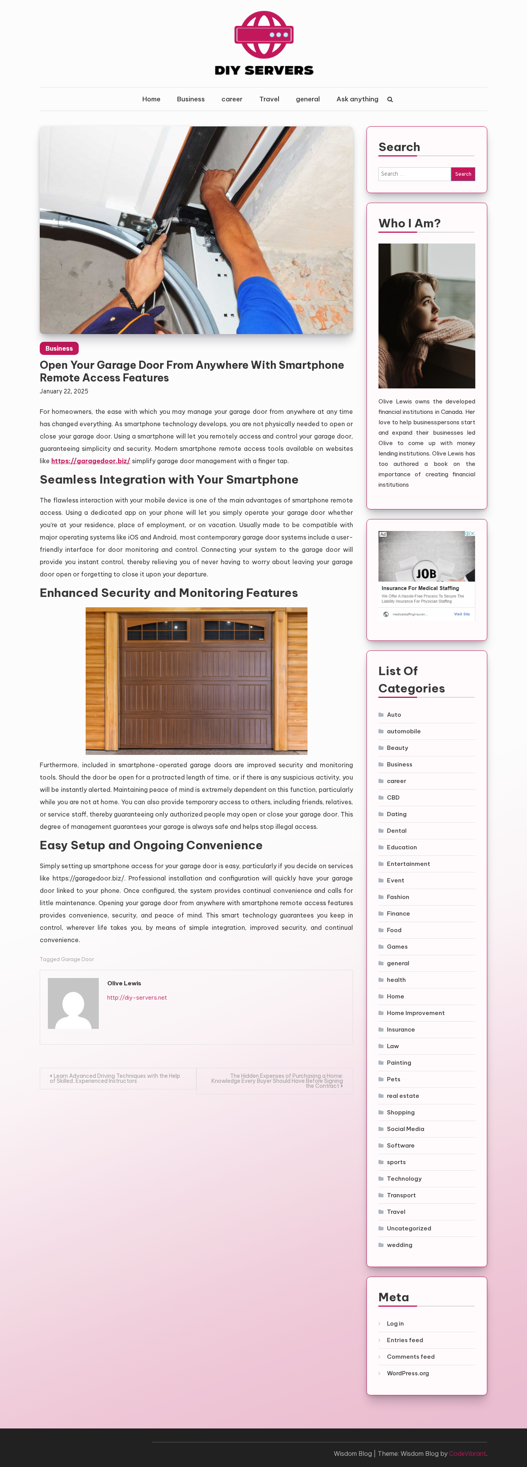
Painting (399, 1062)
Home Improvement (416, 1013)
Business (191, 99)
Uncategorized (409, 1228)
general (308, 99)
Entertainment (408, 863)
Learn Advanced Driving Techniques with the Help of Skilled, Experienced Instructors (115, 1078)
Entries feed (405, 1340)
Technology (404, 1178)
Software (401, 1145)
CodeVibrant (467, 1453)
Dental (397, 830)
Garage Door (77, 959)
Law (393, 1046)
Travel (269, 99)
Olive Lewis (124, 983)
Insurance (401, 1029)
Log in (395, 1323)
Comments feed (411, 1356)
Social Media (405, 1129)
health (396, 979)
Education (402, 847)
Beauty (397, 747)
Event (395, 880)
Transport (401, 1195)
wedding (399, 1245)
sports (396, 1162)
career (232, 99)
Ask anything (357, 99)
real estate (403, 1095)
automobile (404, 731)
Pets (393, 1079)
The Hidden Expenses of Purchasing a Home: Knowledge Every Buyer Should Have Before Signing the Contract (277, 1080)
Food (394, 930)
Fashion (398, 897)
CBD (393, 797)
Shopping (401, 1112)
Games (397, 946)
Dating (397, 814)
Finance (398, 913)
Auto (394, 714)
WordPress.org (408, 1373)
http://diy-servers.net (137, 997)
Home (151, 99)
